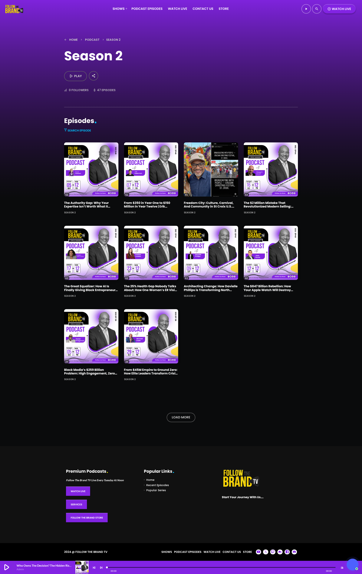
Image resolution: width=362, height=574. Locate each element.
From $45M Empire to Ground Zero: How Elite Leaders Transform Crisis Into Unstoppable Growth (150, 373)
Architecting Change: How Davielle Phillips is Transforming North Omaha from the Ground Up (211, 290)
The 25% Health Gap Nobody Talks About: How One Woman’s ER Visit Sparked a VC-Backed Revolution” (150, 290)
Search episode (79, 131)
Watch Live (339, 9)
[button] (352, 564)
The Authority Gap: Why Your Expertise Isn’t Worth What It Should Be (86, 206)
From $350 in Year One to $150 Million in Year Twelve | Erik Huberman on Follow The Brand (148, 206)
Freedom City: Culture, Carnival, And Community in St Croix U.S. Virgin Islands (208, 206)
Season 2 (70, 212)
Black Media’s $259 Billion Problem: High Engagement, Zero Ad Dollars (89, 373)
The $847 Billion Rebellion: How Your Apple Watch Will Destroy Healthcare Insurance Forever (267, 290)
